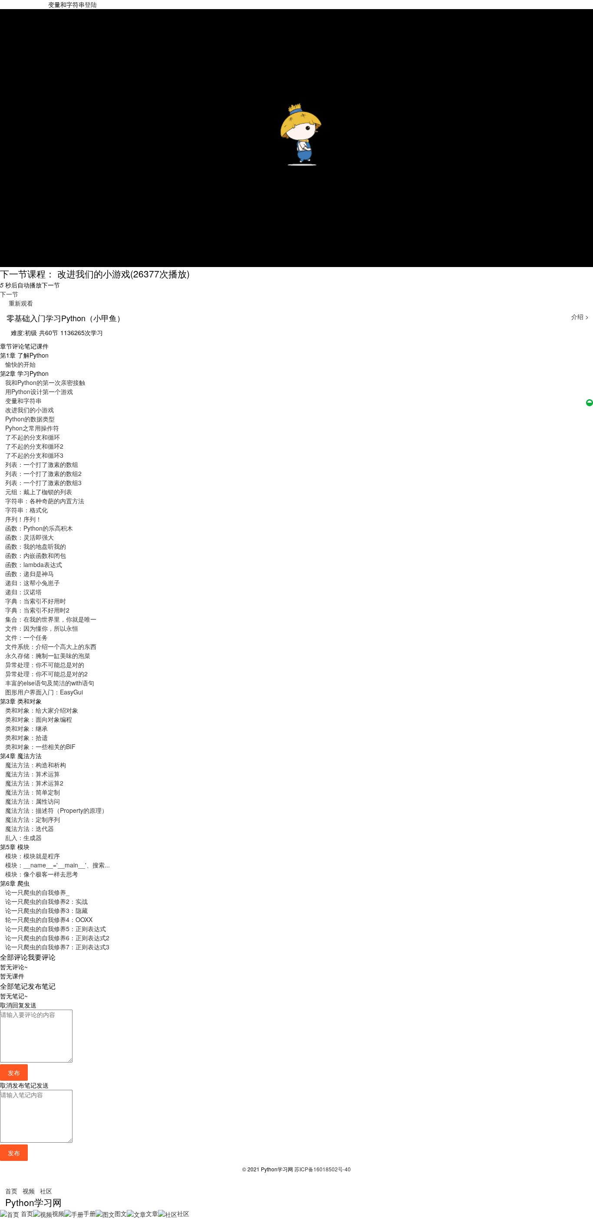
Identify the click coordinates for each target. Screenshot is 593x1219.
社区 (46, 1190)
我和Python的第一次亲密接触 (45, 382)
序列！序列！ (23, 519)
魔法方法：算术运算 (32, 773)
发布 (14, 1072)
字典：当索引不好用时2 (37, 610)
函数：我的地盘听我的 (35, 546)
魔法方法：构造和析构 (35, 764)
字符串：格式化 (26, 509)
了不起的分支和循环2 (34, 446)
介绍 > (580, 316)
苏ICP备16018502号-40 (322, 1169)
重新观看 (19, 303)
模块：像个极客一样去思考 (41, 874)
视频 (29, 1190)
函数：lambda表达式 (33, 564)
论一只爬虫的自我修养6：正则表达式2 (57, 937)
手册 (89, 1213)
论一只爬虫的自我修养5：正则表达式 (55, 928)
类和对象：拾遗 (26, 737)
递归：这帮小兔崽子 (32, 582)
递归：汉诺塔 (23, 591)
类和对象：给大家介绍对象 (41, 710)
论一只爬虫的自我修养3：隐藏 (46, 910)
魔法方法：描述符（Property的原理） (56, 810)
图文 (121, 1213)
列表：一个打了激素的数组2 (43, 473)
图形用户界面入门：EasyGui (44, 692)
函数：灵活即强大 (29, 537)
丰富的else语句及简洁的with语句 (49, 682)
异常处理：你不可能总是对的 (44, 664)
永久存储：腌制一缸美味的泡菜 (47, 655)
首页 (11, 1190)
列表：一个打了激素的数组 (41, 464)
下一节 (9, 294)
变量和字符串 (23, 400)
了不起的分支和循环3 (34, 455)
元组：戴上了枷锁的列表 (38, 491)
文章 (152, 1213)
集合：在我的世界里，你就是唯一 (50, 619)
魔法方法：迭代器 (29, 828)
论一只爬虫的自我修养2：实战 (46, 901)
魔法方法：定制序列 (32, 819)
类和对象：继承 (26, 728)
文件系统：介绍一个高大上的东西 (50, 646)
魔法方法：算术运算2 (34, 783)
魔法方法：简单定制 (32, 792)
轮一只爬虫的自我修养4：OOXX (48, 919)
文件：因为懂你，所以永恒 (41, 628)
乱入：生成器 (23, 837)
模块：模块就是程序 (32, 855)
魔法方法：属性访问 (32, 801)
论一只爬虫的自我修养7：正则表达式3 (57, 946)
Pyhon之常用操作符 (32, 428)
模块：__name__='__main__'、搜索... (57, 864)
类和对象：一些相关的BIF (40, 746)
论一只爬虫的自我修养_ (37, 892)
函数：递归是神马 (29, 573)
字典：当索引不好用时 (35, 600)
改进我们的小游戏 (29, 409)
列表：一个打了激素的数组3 (43, 482)
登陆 (91, 4)
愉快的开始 (20, 364)
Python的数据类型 (30, 418)
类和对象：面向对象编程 (38, 719)
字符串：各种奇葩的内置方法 (44, 500)
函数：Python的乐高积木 (39, 528)
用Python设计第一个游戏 (39, 391)
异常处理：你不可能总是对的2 (46, 673)
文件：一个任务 (26, 637)
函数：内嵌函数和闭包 (35, 555)
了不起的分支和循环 (32, 437)
